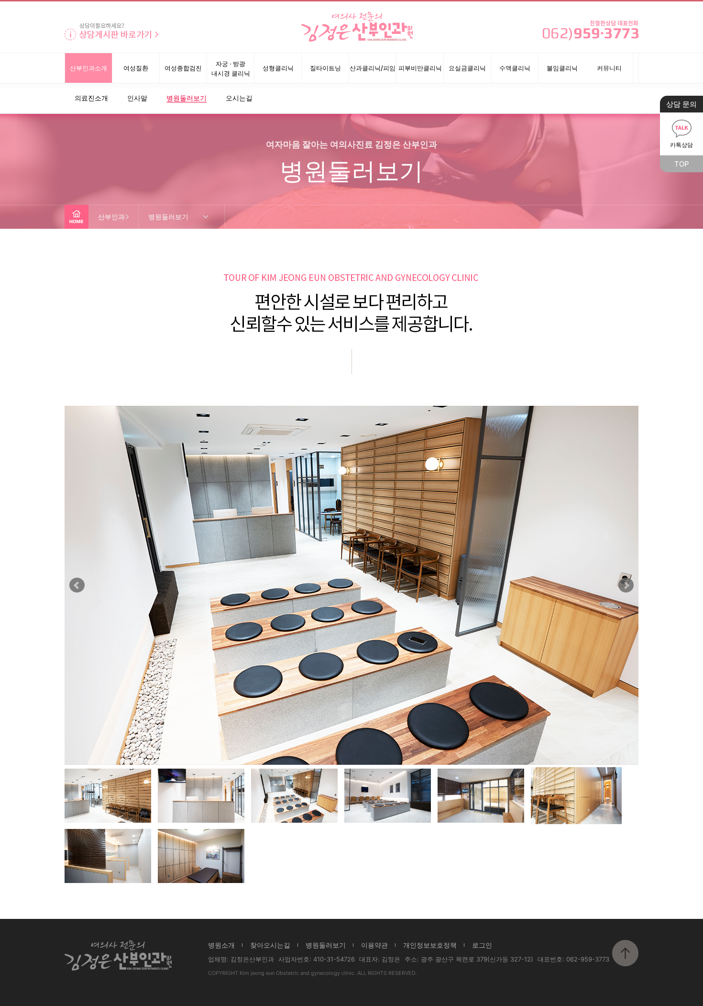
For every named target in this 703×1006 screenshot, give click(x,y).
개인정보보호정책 (430, 945)
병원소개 (221, 945)
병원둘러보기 (326, 945)
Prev (77, 585)
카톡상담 (681, 144)
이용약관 (374, 945)
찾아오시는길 (270, 945)
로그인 (482, 945)
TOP (681, 163)
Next (626, 585)
